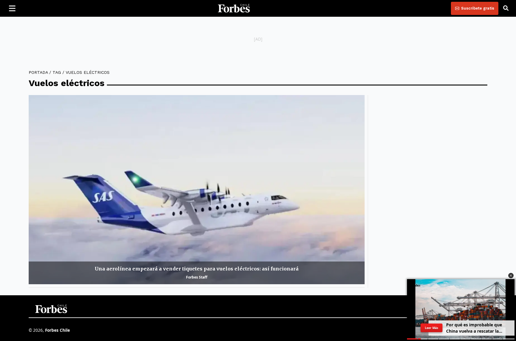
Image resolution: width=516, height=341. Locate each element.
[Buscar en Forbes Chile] (506, 8)
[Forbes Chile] (233, 8)
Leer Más (431, 328)
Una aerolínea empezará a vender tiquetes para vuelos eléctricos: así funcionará (197, 269)
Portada (38, 72)
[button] (511, 275)
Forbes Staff (196, 277)
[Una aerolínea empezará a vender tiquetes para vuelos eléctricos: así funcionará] (197, 189)
